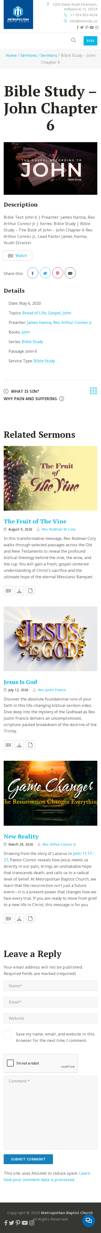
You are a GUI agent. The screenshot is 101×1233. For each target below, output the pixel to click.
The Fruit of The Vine (35, 521)
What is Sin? (25, 391)
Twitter (45, 272)
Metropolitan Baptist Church (67, 1212)
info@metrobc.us (83, 21)
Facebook (32, 272)
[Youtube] (92, 27)
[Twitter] (82, 27)
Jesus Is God (20, 682)
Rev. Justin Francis (52, 689)
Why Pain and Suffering (30, 398)
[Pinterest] (86, 27)
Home (11, 55)
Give (90, 41)
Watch (21, 255)
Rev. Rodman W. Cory (59, 529)
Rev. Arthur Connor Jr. (72, 322)
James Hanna (39, 322)
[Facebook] (78, 27)
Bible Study (32, 341)
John (67, 313)
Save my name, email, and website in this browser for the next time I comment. (55, 1037)
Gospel (54, 313)
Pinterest (57, 272)
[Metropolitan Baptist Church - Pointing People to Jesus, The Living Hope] (18, 14)
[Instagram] (97, 27)
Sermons (28, 55)
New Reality (21, 836)
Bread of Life (34, 313)
